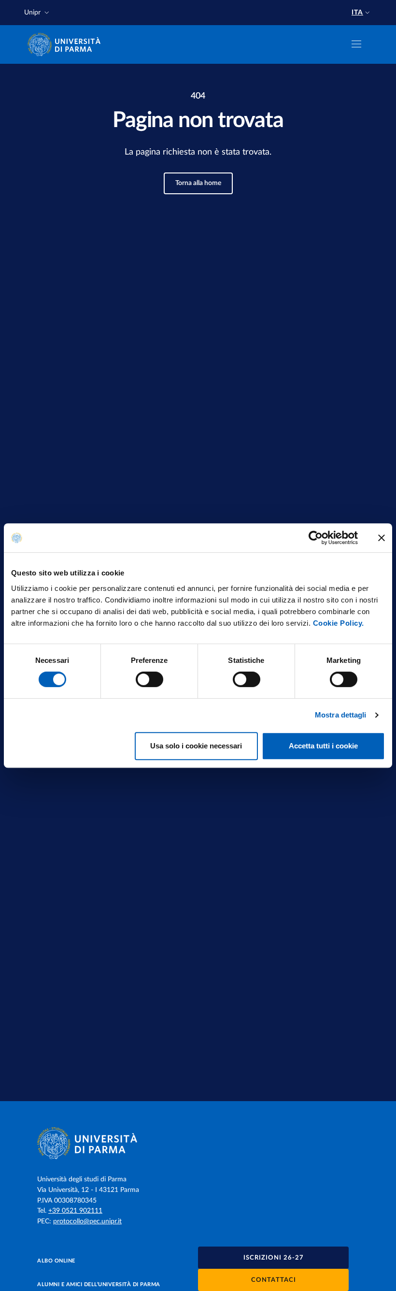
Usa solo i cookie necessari (196, 746)
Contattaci (273, 1280)
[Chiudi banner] (381, 537)
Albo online (56, 1260)
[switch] (149, 679)
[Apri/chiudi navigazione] (356, 44)
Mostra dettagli (341, 715)
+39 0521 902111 (75, 1210)
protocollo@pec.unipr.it (87, 1221)
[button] (37, 12)
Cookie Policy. (338, 623)
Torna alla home (198, 183)
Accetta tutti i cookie (323, 746)
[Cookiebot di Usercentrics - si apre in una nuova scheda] (315, 538)
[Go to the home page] (67, 44)
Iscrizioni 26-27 (273, 1258)
